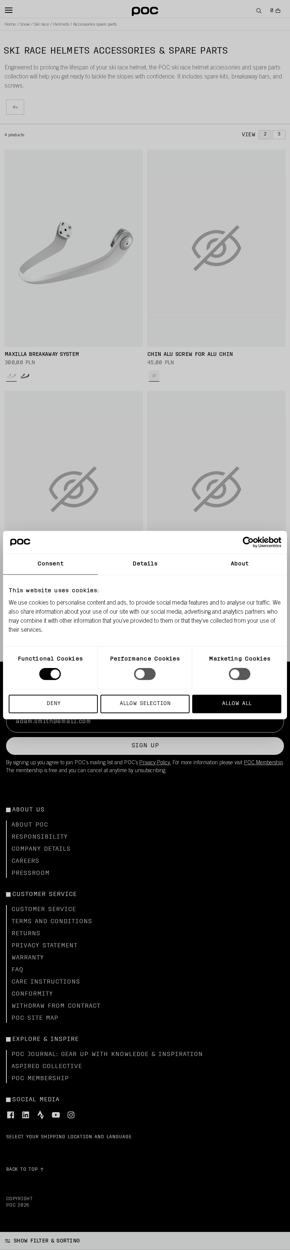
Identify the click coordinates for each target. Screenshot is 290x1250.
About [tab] (240, 564)
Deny (53, 703)
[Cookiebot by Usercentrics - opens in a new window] (248, 542)
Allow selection (145, 703)
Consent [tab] (50, 564)
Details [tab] (145, 564)
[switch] (145, 674)
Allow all (236, 703)
